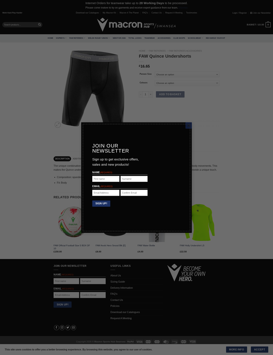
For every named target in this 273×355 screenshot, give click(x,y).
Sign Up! (101, 203)
